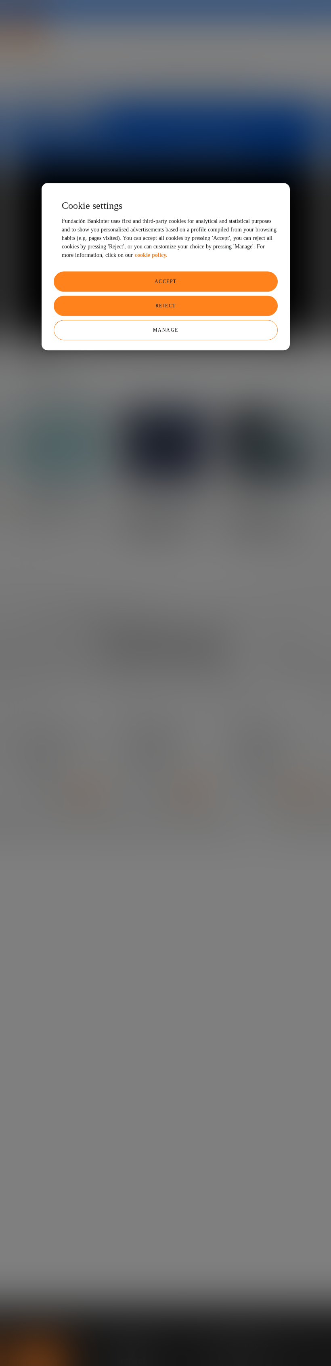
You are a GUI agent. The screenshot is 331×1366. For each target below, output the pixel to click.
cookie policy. (151, 255)
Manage (165, 330)
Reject (165, 306)
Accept (166, 281)
